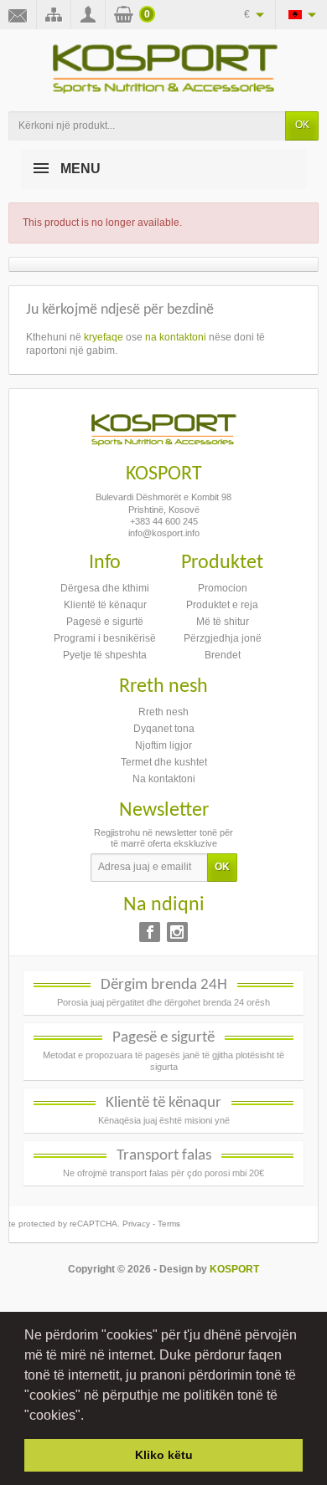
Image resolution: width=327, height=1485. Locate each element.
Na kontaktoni (163, 779)
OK (302, 125)
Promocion (222, 588)
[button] (89, 1416)
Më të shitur (222, 621)
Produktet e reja (222, 605)
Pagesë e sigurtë (104, 621)
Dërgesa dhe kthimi (104, 588)
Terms (169, 1223)
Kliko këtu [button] (164, 1455)
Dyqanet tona (164, 729)
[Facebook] (149, 932)
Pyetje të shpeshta (105, 655)
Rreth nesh (163, 712)
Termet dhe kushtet (164, 762)
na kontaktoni (175, 337)
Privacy (136, 1223)
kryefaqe (103, 337)
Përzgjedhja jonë (223, 638)
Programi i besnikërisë (105, 638)
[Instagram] (177, 932)
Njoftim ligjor (163, 745)
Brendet (223, 655)
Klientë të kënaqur (105, 605)
